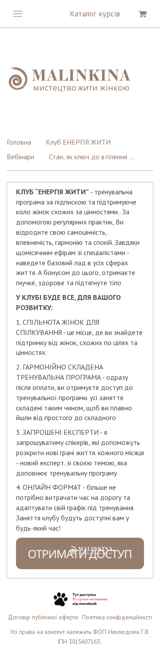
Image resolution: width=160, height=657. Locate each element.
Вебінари (20, 156)
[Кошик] (143, 14)
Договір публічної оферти (43, 617)
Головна (19, 142)
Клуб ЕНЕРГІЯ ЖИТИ (78, 142)
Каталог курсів (95, 14)
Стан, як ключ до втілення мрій (93, 156)
